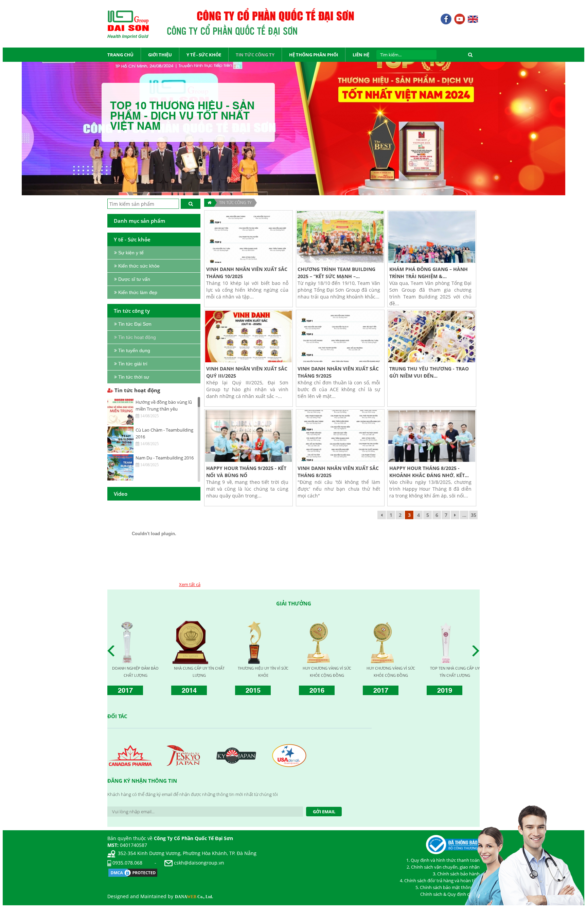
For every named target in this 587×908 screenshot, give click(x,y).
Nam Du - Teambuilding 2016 (165, 458)
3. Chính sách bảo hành (456, 874)
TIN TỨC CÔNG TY (235, 202)
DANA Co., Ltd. (194, 896)
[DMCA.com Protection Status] (132, 872)
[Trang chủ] (209, 203)
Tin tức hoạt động (136, 390)
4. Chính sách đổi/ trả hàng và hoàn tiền (440, 880)
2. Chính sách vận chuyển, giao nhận (443, 867)
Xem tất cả (189, 584)
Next (477, 651)
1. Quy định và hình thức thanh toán (443, 860)
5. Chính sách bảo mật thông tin (447, 887)
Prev (112, 651)
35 (473, 515)
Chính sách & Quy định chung (450, 894)
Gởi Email (324, 812)
